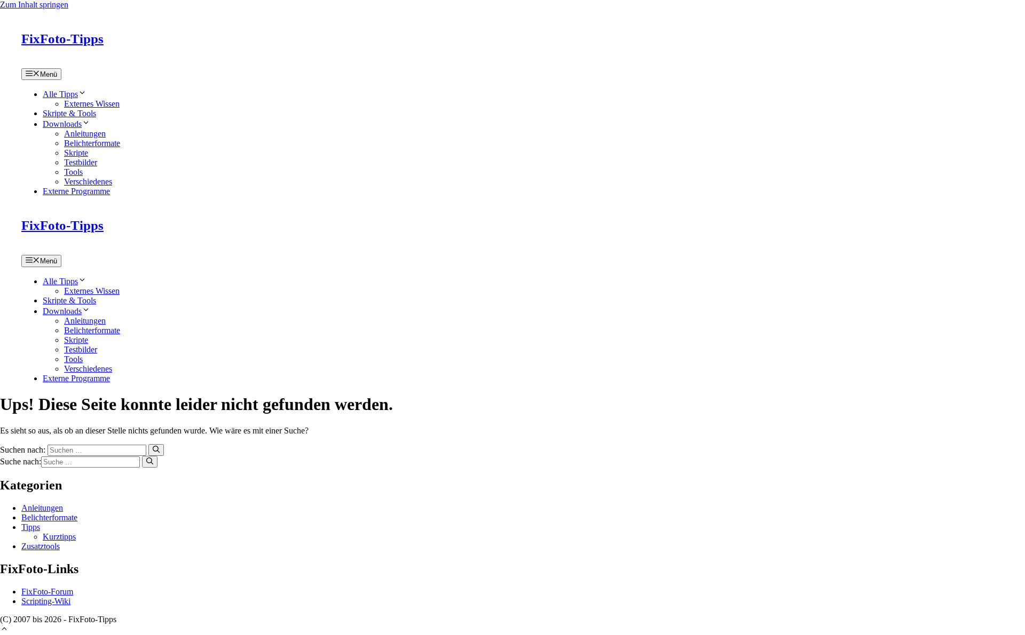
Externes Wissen (92, 103)
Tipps (30, 527)
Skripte (76, 152)
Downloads (62, 123)
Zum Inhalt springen (34, 4)
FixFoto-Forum (47, 591)
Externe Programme (76, 191)
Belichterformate (92, 143)
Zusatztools (40, 546)
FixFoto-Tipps (62, 38)
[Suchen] (156, 450)
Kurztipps (59, 536)
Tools (73, 171)
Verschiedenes (88, 181)
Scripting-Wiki (45, 601)
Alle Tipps (60, 94)
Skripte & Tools (69, 113)
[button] (4, 629)
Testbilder (80, 162)
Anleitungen (85, 133)
